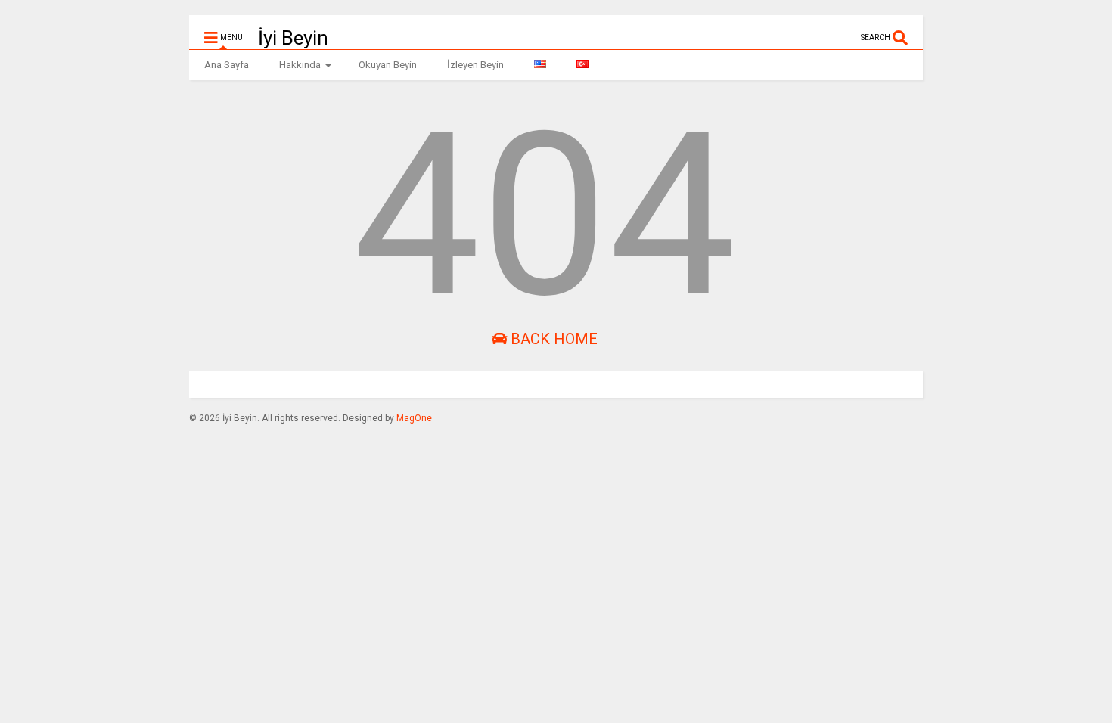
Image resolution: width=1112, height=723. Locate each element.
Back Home (552, 339)
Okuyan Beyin (388, 64)
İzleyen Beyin (475, 64)
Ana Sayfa (226, 64)
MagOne (414, 418)
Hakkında (300, 64)
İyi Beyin (293, 37)
